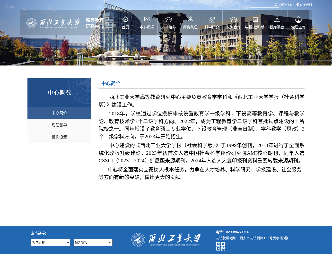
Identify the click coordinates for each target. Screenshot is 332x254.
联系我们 (306, 5)
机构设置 (59, 137)
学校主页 (287, 5)
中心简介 (59, 112)
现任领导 (59, 125)
